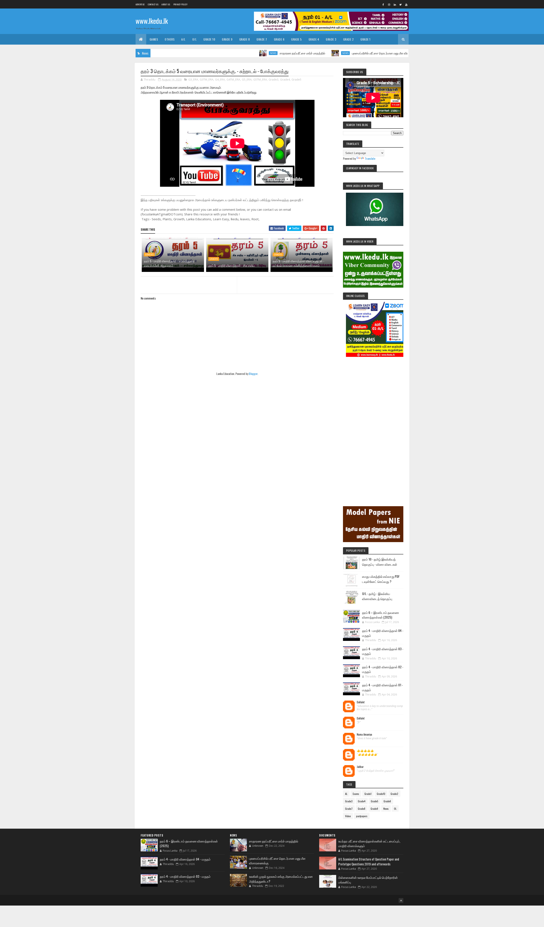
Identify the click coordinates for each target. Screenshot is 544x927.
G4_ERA (220, 79)
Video (348, 816)
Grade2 (394, 794)
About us (166, 4)
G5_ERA (247, 79)
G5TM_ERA (260, 79)
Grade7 (349, 808)
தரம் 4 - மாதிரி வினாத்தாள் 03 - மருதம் (185, 876)
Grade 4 (314, 39)
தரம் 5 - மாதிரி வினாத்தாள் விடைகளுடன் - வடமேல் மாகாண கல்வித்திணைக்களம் (298, 263)
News (241, 53)
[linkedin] (394, 4)
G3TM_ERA (206, 79)
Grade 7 (261, 39)
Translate (370, 158)
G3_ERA (193, 79)
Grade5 (296, 79)
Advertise (140, 4)
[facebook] (383, 4)
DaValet (361, 702)
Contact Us (153, 4)
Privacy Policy (180, 4)
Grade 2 (348, 39)
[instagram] (389, 4)
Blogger (253, 373)
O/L (194, 39)
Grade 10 (209, 39)
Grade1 (367, 794)
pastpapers (361, 816)
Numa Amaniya (364, 734)
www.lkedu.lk (152, 21)
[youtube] (406, 4)
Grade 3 (331, 39)
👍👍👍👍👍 (365, 750)
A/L (183, 39)
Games (154, 39)
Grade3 (273, 79)
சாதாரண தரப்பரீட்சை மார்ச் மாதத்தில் (270, 53)
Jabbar (360, 767)
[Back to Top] (401, 900)
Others (169, 39)
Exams (356, 794)
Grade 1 (365, 39)
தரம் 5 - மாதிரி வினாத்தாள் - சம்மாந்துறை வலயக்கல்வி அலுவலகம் (169, 263)
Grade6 (387, 801)
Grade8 (361, 808)
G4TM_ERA (233, 79)
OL (395, 808)
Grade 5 (296, 39)
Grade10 (381, 794)
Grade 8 (244, 39)
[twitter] (400, 4)
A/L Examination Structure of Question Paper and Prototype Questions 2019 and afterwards (368, 861)
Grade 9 (227, 39)
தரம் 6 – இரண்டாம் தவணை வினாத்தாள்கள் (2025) (380, 615)
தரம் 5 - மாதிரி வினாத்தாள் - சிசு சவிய (231, 265)
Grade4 (285, 79)
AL (346, 794)
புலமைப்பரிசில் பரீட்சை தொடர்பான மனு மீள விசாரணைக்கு (355, 53)
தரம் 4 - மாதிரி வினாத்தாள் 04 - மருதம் (185, 859)
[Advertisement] (373, 425)
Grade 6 (279, 39)
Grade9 (374, 808)
